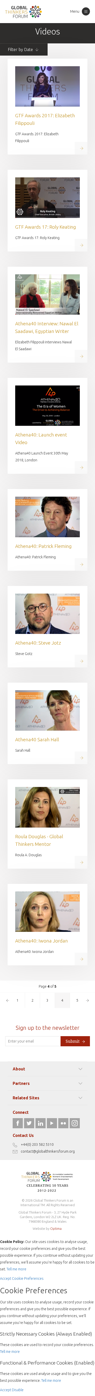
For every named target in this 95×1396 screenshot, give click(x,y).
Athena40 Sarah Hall (37, 739)
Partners (21, 1083)
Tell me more (16, 1269)
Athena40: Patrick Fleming (43, 546)
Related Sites (26, 1098)
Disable (18, 1390)
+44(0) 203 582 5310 (37, 1144)
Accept (5, 1278)
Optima (56, 1228)
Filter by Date (21, 49)
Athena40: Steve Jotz (38, 643)
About (19, 1069)
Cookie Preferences (28, 1278)
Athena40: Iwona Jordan (41, 941)
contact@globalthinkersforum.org (48, 1151)
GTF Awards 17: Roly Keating (45, 227)
